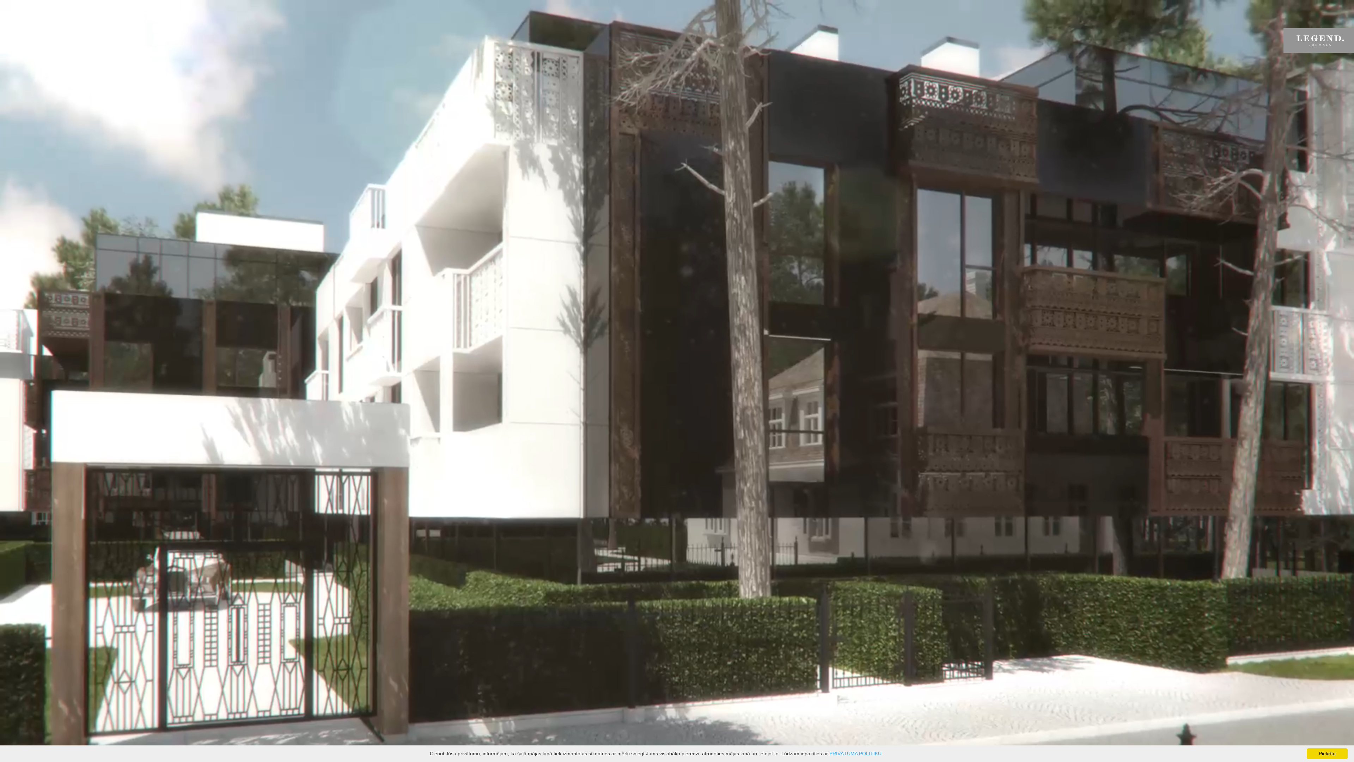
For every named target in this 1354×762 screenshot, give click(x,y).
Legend (1318, 40)
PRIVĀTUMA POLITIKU (855, 753)
